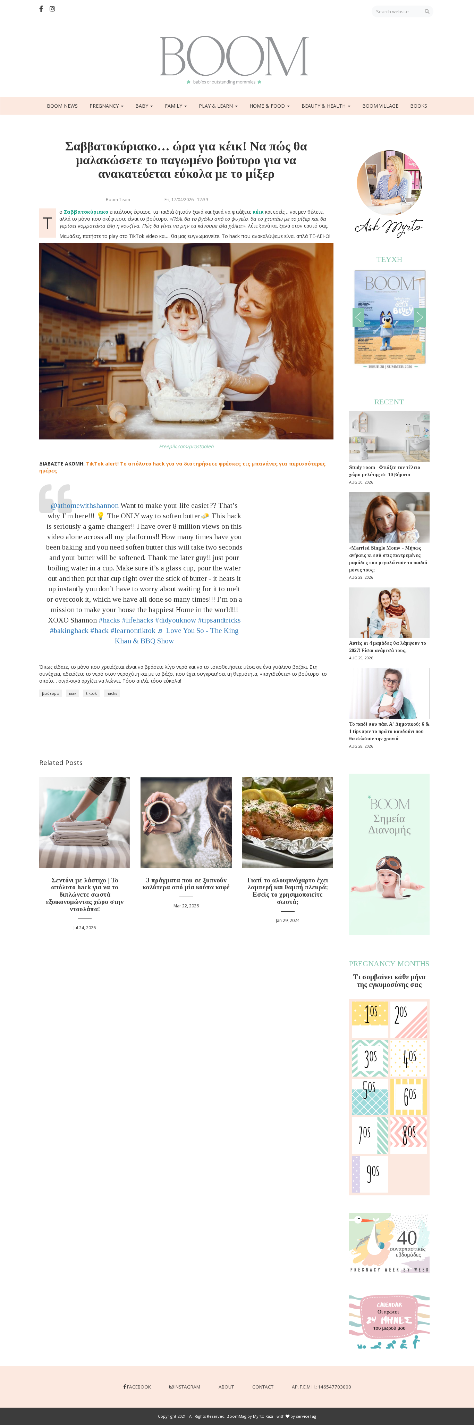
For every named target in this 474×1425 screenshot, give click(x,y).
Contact (262, 1387)
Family (174, 105)
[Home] (237, 60)
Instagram (187, 1387)
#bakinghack (69, 630)
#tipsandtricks (219, 620)
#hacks (109, 620)
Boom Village (380, 105)
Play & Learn (216, 105)
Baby (142, 105)
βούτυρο (50, 693)
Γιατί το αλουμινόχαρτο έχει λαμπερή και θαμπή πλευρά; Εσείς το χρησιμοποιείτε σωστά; (287, 891)
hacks (112, 693)
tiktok (91, 693)
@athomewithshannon (85, 505)
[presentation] (358, 317)
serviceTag (306, 1416)
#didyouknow (175, 620)
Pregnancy (105, 105)
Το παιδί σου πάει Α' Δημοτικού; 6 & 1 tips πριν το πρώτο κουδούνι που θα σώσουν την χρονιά (389, 731)
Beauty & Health (324, 105)
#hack (99, 630)
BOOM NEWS (62, 105)
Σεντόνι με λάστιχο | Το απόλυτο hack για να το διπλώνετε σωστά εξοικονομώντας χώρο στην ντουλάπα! (85, 894)
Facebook (139, 1387)
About (226, 1387)
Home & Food (267, 105)
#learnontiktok (132, 630)
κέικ (72, 693)
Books (418, 105)
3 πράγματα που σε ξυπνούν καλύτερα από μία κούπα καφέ (186, 883)
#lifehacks (137, 620)
